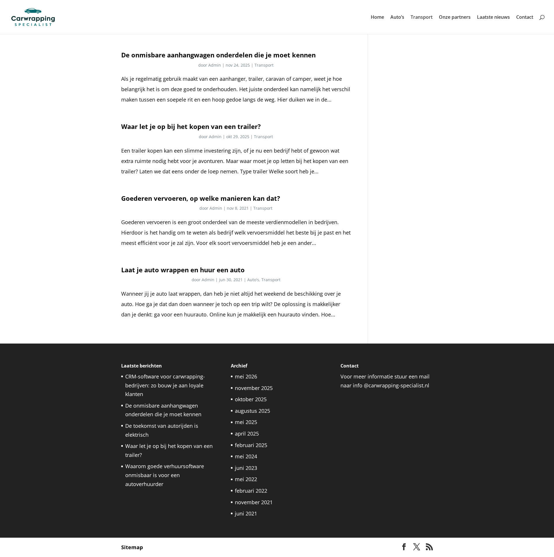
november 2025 (254, 388)
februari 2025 (251, 445)
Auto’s (397, 17)
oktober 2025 (251, 399)
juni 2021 (246, 513)
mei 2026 (246, 376)
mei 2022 (246, 479)
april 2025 (247, 433)
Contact (524, 17)
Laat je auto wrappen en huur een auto (183, 270)
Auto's (253, 279)
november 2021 (254, 502)
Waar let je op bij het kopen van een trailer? (191, 126)
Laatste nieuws (493, 17)
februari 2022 (251, 490)
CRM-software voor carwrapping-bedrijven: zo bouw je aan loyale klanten (165, 385)
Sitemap (132, 547)
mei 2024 (246, 456)
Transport (422, 17)
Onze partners (455, 17)
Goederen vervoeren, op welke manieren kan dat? (200, 198)
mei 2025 (246, 422)
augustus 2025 (252, 410)
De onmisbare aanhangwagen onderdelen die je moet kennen (218, 55)
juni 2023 (246, 467)
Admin (214, 65)
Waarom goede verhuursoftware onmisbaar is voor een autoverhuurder (164, 475)
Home (377, 17)
